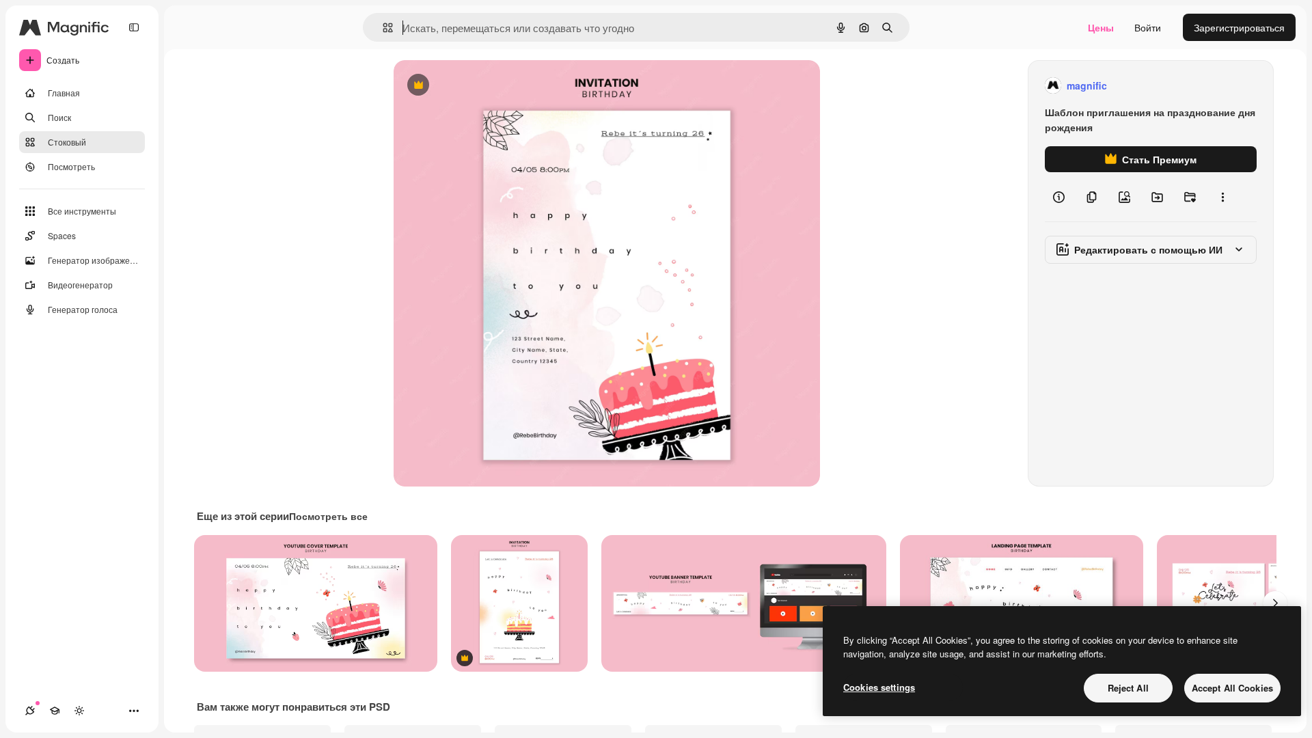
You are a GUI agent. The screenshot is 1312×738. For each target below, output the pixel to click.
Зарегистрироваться (1239, 27)
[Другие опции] (1222, 196)
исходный (485, 86)
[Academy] (55, 711)
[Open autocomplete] (382, 28)
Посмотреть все (328, 516)
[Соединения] (30, 711)
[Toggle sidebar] (134, 27)
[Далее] (1275, 603)
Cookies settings (879, 687)
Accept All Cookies (1232, 687)
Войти (1147, 27)
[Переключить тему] (79, 711)
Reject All (1128, 687)
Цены (1101, 27)
